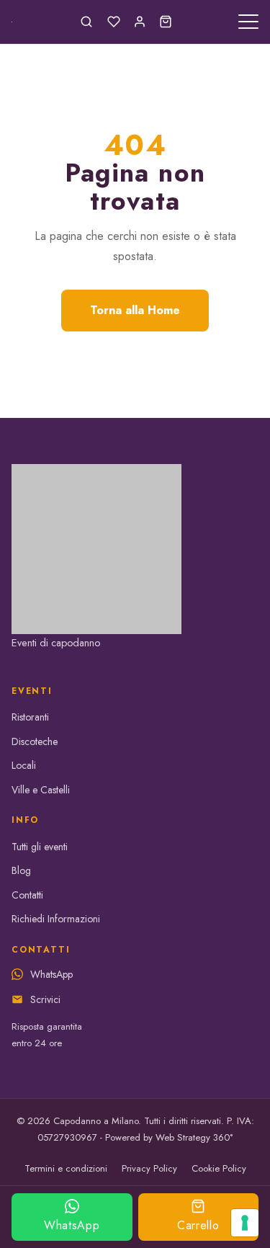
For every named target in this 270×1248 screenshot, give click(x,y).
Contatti (27, 895)
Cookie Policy (219, 1168)
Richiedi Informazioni (56, 919)
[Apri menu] (248, 21)
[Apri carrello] (165, 21)
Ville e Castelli (41, 790)
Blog (21, 870)
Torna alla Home (135, 310)
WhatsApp (71, 1225)
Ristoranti (30, 717)
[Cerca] (86, 22)
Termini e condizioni (65, 1168)
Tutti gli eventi (40, 846)
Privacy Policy (149, 1168)
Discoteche (35, 741)
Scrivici (45, 999)
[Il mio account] (139, 21)
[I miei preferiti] (113, 21)
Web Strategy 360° (194, 1137)
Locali (24, 765)
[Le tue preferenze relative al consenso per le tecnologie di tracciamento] (244, 1222)
